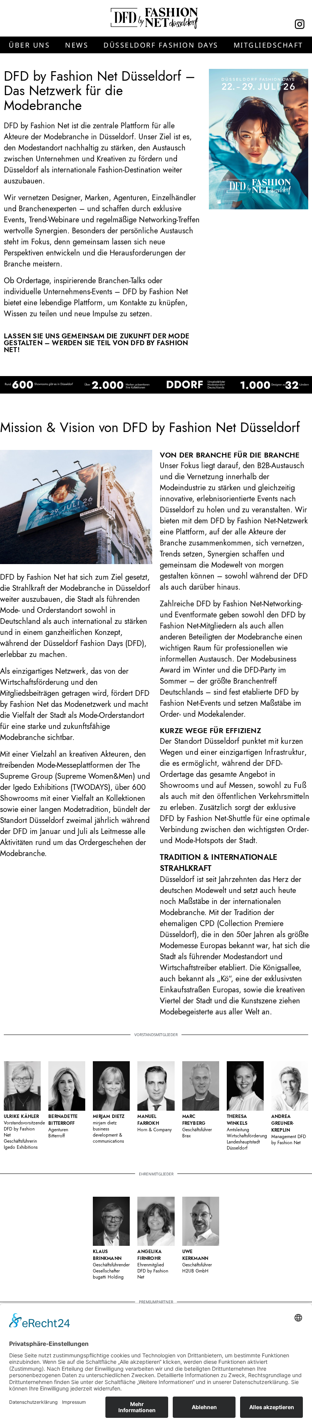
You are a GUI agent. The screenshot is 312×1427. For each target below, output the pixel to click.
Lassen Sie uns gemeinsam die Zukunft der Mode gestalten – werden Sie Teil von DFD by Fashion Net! (96, 343)
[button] (29, 45)
